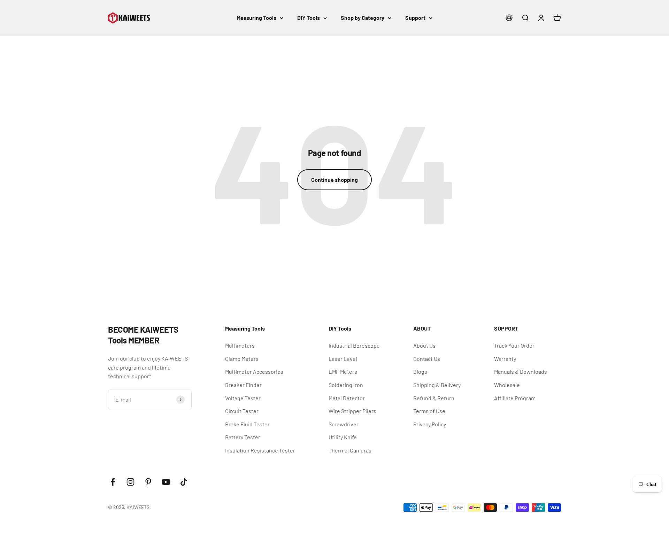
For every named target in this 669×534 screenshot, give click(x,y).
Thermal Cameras (350, 450)
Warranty (505, 358)
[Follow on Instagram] (130, 482)
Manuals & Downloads (520, 371)
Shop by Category (362, 17)
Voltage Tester (243, 398)
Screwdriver (344, 424)
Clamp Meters (242, 358)
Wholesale (507, 384)
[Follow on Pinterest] (148, 482)
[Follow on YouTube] (166, 482)
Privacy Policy (429, 424)
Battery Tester (242, 437)
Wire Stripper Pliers (352, 411)
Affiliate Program (515, 398)
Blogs (420, 371)
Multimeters (240, 345)
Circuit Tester (242, 411)
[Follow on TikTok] (184, 482)
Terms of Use (429, 411)
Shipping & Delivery (437, 384)
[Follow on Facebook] (112, 482)
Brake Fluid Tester (247, 424)
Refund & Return (433, 398)
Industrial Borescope (354, 345)
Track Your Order (514, 345)
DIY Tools (308, 17)
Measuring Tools (256, 17)
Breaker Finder (243, 384)
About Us (424, 345)
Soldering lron (346, 384)
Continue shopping (334, 179)
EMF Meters (343, 371)
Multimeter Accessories (254, 371)
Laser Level (343, 358)
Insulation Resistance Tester (260, 450)
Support (415, 17)
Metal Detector (347, 398)
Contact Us (426, 358)
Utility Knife (343, 437)
